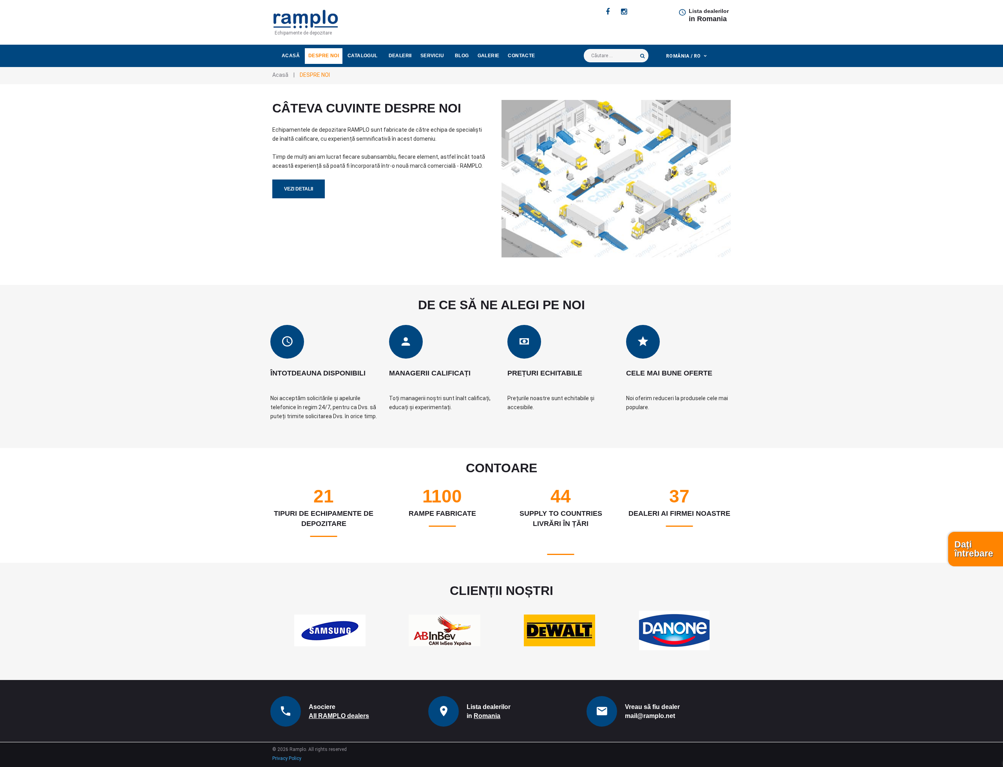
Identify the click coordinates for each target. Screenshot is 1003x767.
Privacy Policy (286, 758)
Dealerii (400, 55)
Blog (462, 55)
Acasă (291, 55)
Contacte (521, 55)
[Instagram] (624, 11)
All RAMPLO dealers (339, 716)
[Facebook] (608, 11)
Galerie (489, 55)
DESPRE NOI (323, 55)
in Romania (708, 19)
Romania (487, 716)
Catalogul (363, 55)
